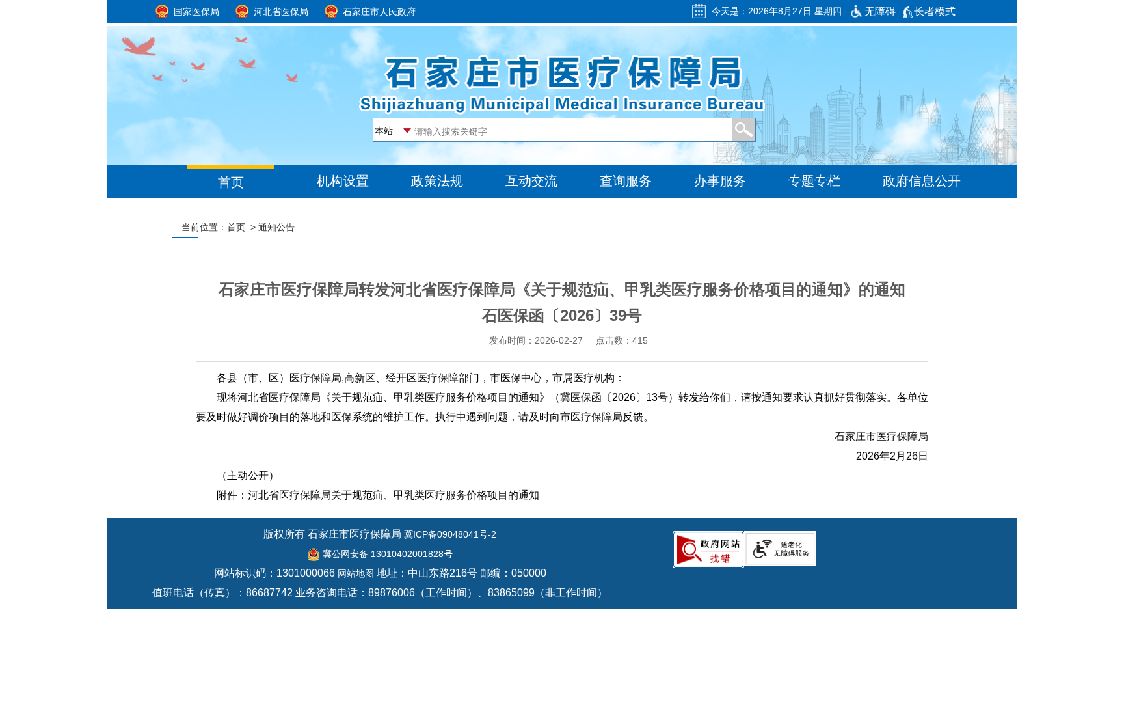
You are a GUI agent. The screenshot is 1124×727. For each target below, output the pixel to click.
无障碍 (880, 11)
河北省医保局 (281, 12)
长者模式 (935, 11)
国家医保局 (196, 12)
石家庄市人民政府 (379, 12)
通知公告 (276, 227)
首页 (236, 227)
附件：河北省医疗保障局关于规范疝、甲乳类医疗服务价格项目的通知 (378, 495)
